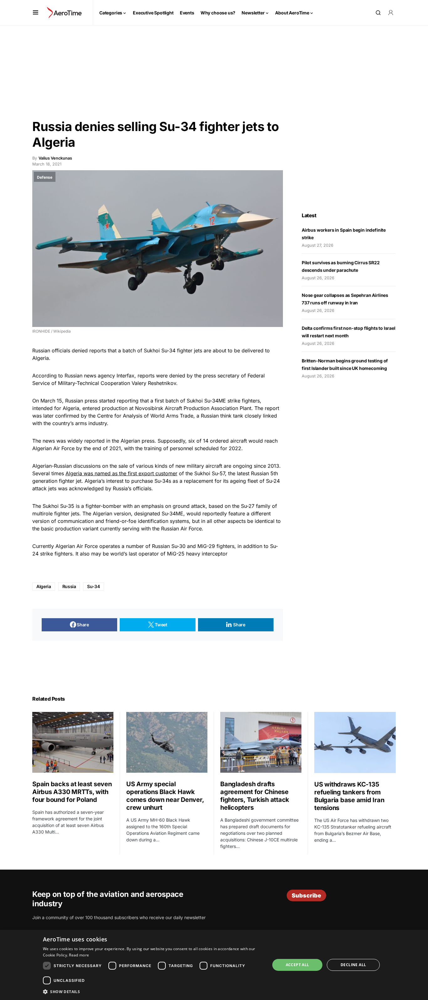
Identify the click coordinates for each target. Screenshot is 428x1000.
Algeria (43, 586)
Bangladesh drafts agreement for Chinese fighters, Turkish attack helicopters (254, 795)
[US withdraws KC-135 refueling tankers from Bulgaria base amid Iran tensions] (355, 742)
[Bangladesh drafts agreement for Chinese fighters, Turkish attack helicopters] (260, 742)
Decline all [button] (353, 964)
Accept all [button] (297, 964)
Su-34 (93, 586)
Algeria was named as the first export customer (121, 473)
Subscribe (306, 895)
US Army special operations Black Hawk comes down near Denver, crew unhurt (165, 795)
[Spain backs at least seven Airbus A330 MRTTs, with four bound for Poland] (72, 742)
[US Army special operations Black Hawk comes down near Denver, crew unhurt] (166, 742)
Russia (69, 586)
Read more (79, 955)
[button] (35, 12)
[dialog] (214, 965)
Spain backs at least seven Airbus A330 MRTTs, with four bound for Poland (72, 791)
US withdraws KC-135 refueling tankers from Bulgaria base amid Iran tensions (349, 796)
